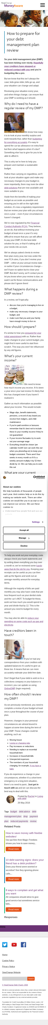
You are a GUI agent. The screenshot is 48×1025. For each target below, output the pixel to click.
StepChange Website (11, 972)
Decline (24, 546)
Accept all (24, 530)
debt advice (24, 811)
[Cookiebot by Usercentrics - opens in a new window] (34, 477)
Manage (22, 538)
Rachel (31, 796)
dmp (25, 816)
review (33, 821)
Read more (13, 849)
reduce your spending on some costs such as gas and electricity (23, 621)
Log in (8, 930)
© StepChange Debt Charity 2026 (15, 985)
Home (4, 955)
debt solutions (10, 188)
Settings (36, 522)
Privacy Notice (8, 966)
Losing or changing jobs (20, 743)
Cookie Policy (8, 960)
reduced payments (19, 821)
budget (13, 811)
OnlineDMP (9, 688)
